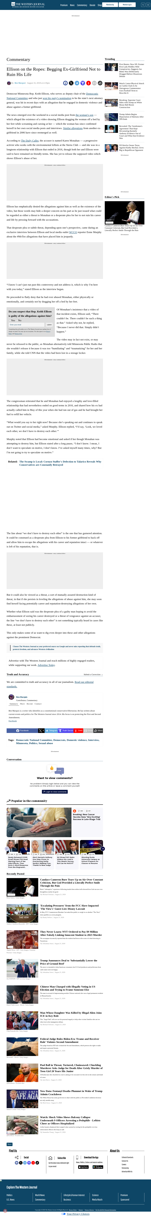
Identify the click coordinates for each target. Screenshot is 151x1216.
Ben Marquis (21, 697)
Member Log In (127, 4)
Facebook (13, 721)
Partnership (125, 1168)
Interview (93, 740)
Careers (124, 1164)
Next (10, 1144)
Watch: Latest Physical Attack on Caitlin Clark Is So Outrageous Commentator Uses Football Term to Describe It (131, 88)
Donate (92, 5)
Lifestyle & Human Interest (74, 1195)
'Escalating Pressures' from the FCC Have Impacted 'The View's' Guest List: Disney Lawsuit (69, 907)
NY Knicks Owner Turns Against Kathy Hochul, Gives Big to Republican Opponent (131, 147)
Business (67, 1199)
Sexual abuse (46, 743)
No (19, 320)
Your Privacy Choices (78, 1213)
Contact (38, 704)
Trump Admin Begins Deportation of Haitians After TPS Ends (131, 116)
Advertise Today (46, 665)
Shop (100, 5)
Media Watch (97, 1199)
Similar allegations (73, 128)
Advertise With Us (127, 1171)
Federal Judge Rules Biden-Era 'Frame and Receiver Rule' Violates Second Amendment (69, 1040)
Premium (64, 5)
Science (95, 1195)
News (72, 5)
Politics (33, 743)
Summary (14, 704)
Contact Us (125, 1161)
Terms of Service (89, 1210)
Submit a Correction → (93, 674)
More (22, 704)
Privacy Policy (73, 1210)
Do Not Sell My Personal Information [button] (106, 1210)
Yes (13, 320)
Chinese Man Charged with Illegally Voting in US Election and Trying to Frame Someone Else (67, 988)
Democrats (59, 740)
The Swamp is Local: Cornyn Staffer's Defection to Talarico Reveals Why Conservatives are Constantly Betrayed (60, 463)
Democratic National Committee (34, 740)
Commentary (82, 5)
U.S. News (11, 1199)
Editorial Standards (127, 1157)
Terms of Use (18, 333)
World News (40, 1195)
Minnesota (22, 743)
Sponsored (125, 1199)
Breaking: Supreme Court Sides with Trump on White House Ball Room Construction (130, 103)
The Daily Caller (29, 140)
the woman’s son (84, 114)
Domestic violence (77, 740)
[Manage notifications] (5, 1211)
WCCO (73, 232)
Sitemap (81, 1210)
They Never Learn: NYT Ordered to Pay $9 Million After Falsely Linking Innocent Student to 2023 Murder (71, 933)
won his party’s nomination (57, 98)
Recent (30, 704)
